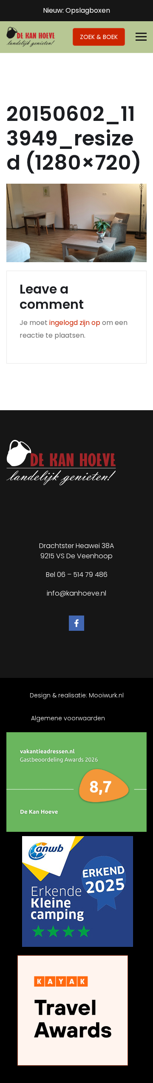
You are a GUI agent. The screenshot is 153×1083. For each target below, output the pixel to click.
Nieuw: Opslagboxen (76, 10)
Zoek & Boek (99, 37)
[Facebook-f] (76, 623)
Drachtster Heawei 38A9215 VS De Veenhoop (76, 551)
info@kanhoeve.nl (76, 593)
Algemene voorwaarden (68, 718)
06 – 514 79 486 (82, 574)
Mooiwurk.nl (106, 695)
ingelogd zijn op (74, 322)
